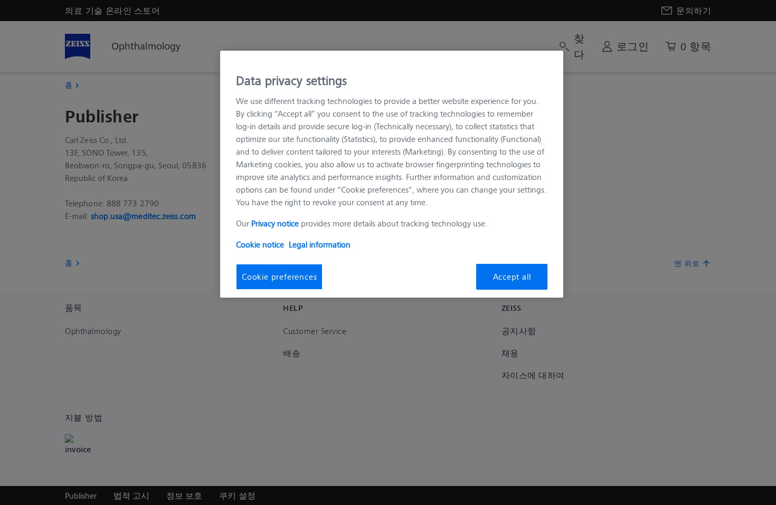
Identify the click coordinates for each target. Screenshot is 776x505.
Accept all (512, 276)
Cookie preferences (279, 276)
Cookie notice (260, 244)
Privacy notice (275, 222)
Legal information (320, 244)
